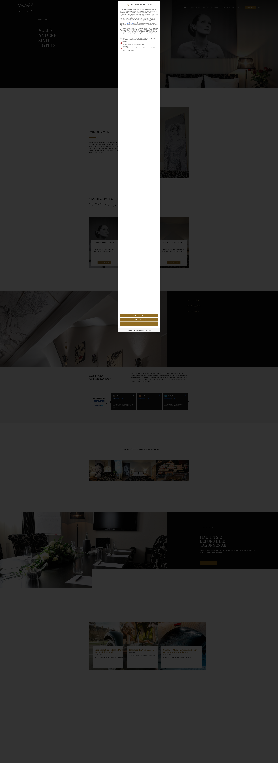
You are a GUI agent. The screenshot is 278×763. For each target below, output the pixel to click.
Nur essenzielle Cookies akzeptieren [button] (139, 319)
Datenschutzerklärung (128, 20)
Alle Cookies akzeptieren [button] (139, 315)
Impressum (148, 330)
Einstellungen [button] (130, 23)
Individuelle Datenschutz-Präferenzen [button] (139, 324)
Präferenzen (129, 330)
